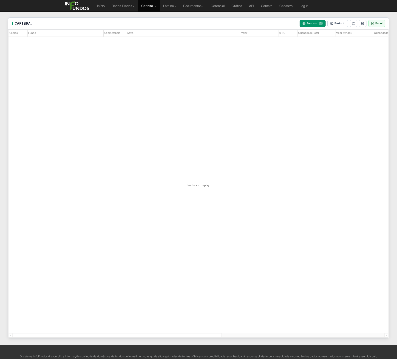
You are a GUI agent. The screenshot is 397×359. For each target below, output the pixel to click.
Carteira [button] (147, 5)
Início (101, 5)
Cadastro (286, 5)
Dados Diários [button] (122, 5)
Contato (266, 5)
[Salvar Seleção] (362, 23)
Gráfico (237, 5)
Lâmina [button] (168, 5)
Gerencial (218, 5)
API (251, 5)
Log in (304, 5)
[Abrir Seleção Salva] (353, 23)
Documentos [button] (192, 5)
